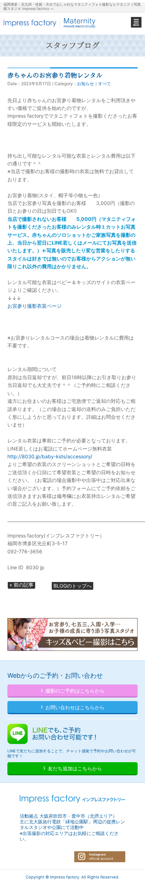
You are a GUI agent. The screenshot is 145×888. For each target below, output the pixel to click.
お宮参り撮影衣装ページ (34, 306)
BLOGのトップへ (72, 586)
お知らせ (85, 83)
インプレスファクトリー (50, 23)
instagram (99, 856)
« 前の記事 (21, 585)
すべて (104, 83)
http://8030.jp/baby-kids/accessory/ (49, 456)
